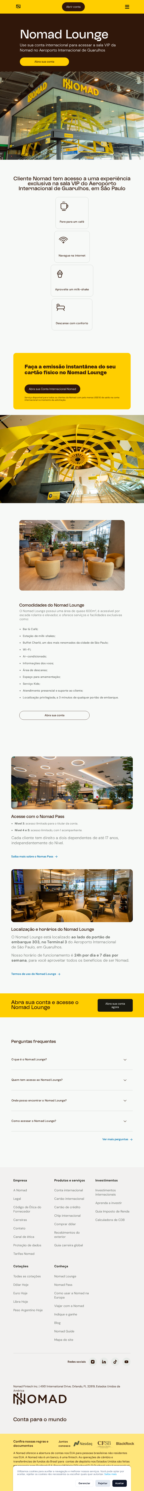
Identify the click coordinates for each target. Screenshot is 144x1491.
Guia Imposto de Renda (112, 1211)
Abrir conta (73, 7)
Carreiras (20, 1220)
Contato (19, 1228)
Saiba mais (110, 1474)
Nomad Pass (63, 1285)
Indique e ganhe (65, 1314)
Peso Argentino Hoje (28, 1310)
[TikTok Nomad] (115, 1362)
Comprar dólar (65, 1224)
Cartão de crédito (67, 1207)
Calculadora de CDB (110, 1220)
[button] (127, 6)
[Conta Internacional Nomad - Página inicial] (18, 6)
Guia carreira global (68, 1245)
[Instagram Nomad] (93, 1362)
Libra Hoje (20, 1302)
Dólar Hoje (20, 1285)
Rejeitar (102, 1483)
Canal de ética (23, 1237)
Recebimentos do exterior (67, 1234)
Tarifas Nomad (23, 1254)
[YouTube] (126, 1362)
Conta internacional (68, 1190)
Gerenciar (84, 1483)
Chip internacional (67, 1216)
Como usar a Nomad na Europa (71, 1295)
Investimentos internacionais (105, 1192)
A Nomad (20, 1190)
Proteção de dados (27, 1245)
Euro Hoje (20, 1293)
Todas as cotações (27, 1276)
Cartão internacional (69, 1199)
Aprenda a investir (108, 1203)
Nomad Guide (64, 1331)
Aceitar (119, 1483)
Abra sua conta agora (115, 1005)
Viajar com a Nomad (69, 1306)
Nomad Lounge (65, 1276)
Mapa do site (63, 1340)
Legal (17, 1199)
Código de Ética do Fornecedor (27, 1209)
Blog (57, 1323)
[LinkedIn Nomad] (104, 1362)
